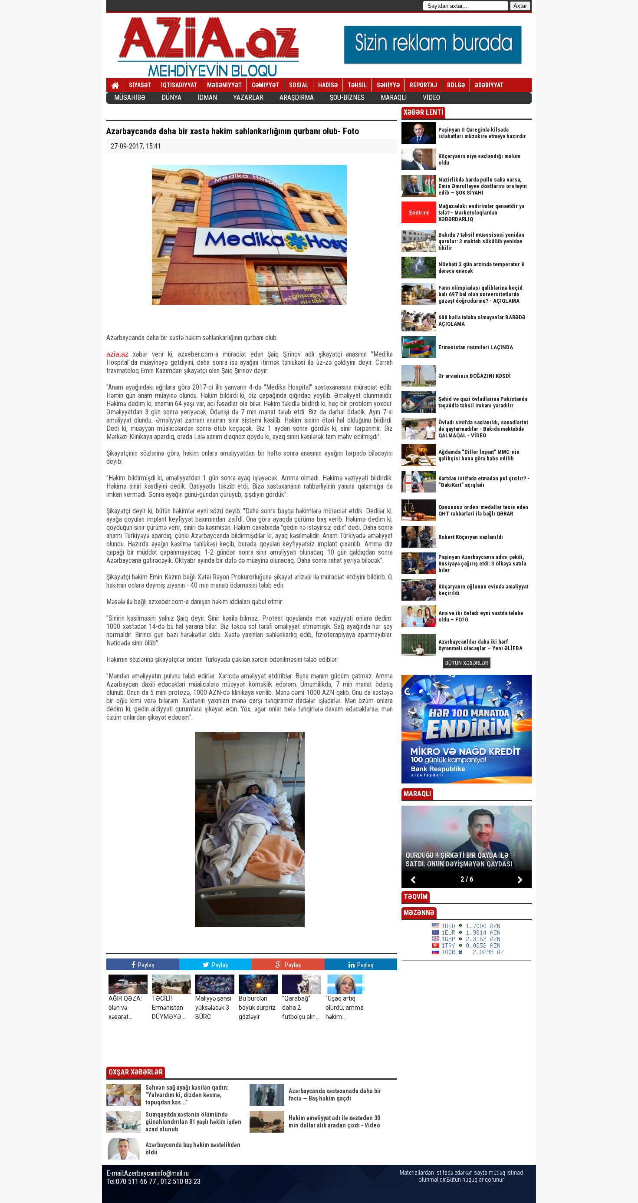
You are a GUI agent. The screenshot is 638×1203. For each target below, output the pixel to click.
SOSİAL (298, 85)
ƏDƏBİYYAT (489, 85)
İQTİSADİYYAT (179, 85)
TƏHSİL (357, 85)
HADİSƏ (328, 85)
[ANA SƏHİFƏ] (115, 86)
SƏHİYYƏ (388, 85)
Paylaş (145, 965)
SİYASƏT (140, 85)
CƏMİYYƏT (265, 85)
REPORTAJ (423, 85)
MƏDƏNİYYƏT (224, 85)
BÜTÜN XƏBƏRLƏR (466, 663)
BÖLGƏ (456, 85)
